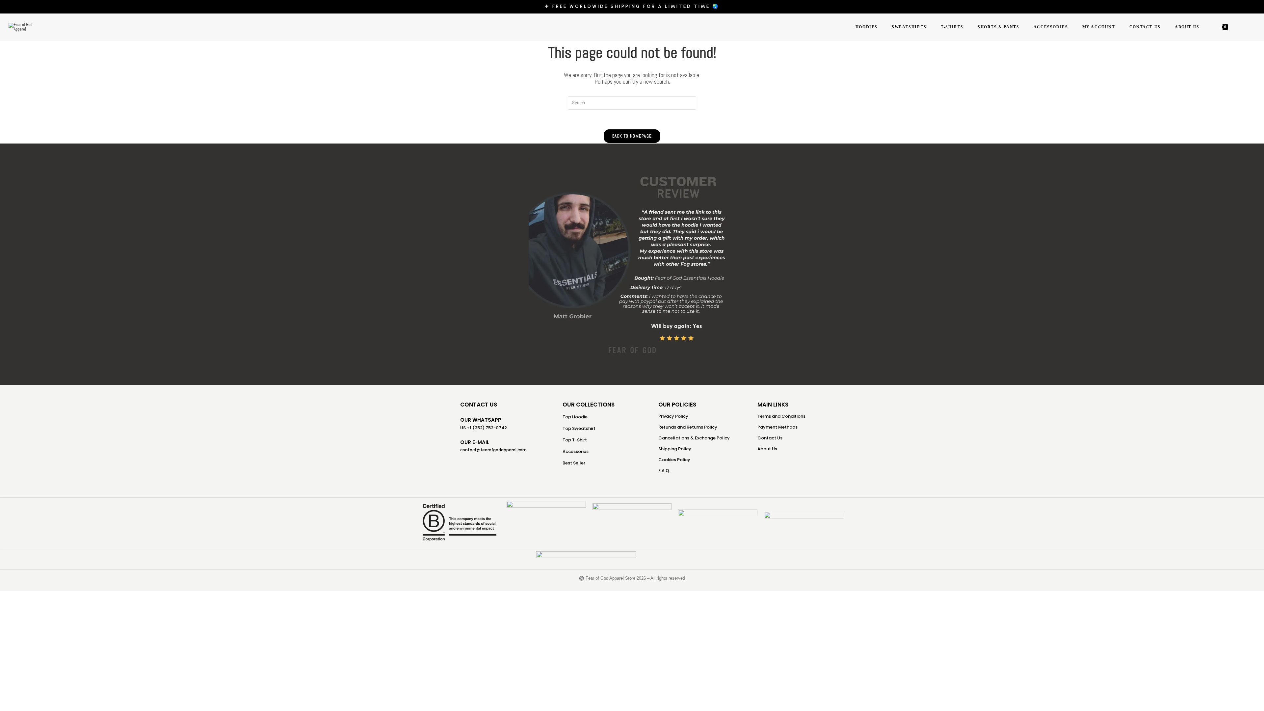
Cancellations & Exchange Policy (694, 438)
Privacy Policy (673, 416)
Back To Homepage (632, 136)
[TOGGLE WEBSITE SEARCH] (1236, 27)
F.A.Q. (664, 470)
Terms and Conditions (781, 416)
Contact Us (769, 438)
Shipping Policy (674, 449)
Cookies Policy (674, 460)
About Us (767, 449)
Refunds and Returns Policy (687, 427)
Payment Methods (777, 427)
